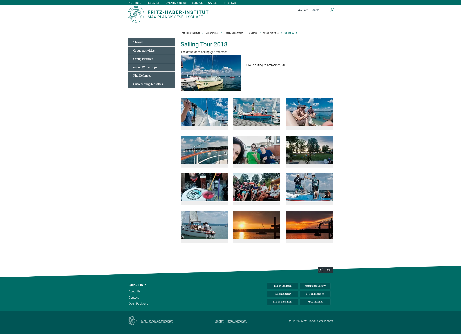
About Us (134, 291)
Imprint (219, 321)
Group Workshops (145, 67)
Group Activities (144, 50)
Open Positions (138, 303)
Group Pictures (143, 59)
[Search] (332, 9)
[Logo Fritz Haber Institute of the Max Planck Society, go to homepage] (195, 14)
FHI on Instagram (282, 301)
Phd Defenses (142, 75)
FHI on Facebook (315, 293)
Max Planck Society (315, 286)
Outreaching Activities (148, 84)
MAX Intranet (315, 301)
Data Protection (237, 321)
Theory (138, 42)
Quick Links (137, 285)
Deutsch (302, 9)
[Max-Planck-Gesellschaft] (134, 321)
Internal (230, 3)
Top (328, 270)
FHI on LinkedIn (283, 286)
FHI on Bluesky (283, 293)
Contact (134, 297)
